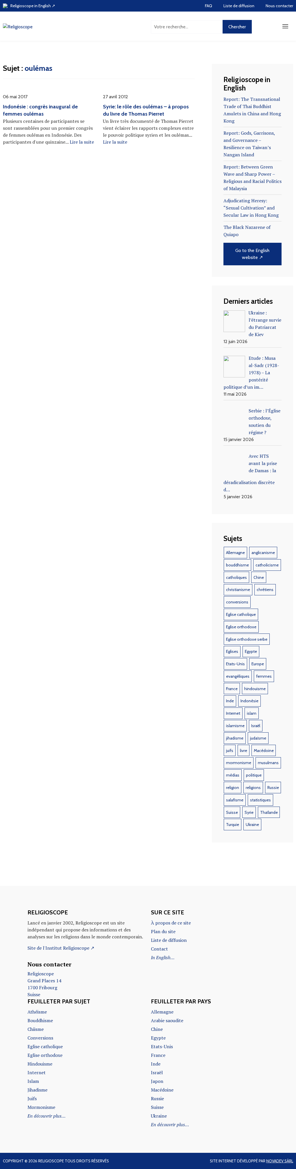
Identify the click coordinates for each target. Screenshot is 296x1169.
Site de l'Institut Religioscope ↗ (60, 948)
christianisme (238, 589)
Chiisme (35, 1029)
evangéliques (237, 676)
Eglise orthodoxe (241, 626)
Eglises (232, 651)
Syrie (249, 812)
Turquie (232, 824)
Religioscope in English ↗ (32, 5)
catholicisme (267, 565)
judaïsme (258, 738)
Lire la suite (82, 142)
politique (254, 775)
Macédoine (264, 750)
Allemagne (235, 552)
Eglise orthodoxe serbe (246, 639)
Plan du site (163, 931)
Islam (33, 1081)
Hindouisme (39, 1064)
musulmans (268, 762)
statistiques (260, 800)
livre (243, 750)
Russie (273, 787)
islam (251, 713)
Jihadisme (37, 1090)
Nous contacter (279, 5)
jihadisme (234, 738)
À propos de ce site (171, 923)
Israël (255, 725)
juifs (229, 750)
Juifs (32, 1098)
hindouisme (255, 688)
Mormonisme (41, 1107)
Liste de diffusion (238, 5)
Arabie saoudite (167, 1020)
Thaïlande (269, 812)
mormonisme (238, 762)
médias (232, 775)
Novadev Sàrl (279, 1161)
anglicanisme (263, 552)
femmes (264, 676)
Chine (259, 577)
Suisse (232, 812)
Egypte (251, 651)
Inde (230, 700)
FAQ (208, 5)
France (232, 688)
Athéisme (37, 1012)
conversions (237, 602)
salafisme (234, 800)
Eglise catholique (241, 614)
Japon (157, 1081)
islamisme (235, 725)
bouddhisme (237, 565)
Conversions (40, 1038)
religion (232, 787)
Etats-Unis (235, 663)
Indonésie (249, 700)
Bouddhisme (40, 1020)
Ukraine (252, 824)
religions (253, 787)
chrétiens (265, 589)
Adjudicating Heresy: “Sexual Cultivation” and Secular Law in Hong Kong (251, 207)
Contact (159, 949)
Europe (257, 663)
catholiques (236, 577)
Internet (233, 713)
